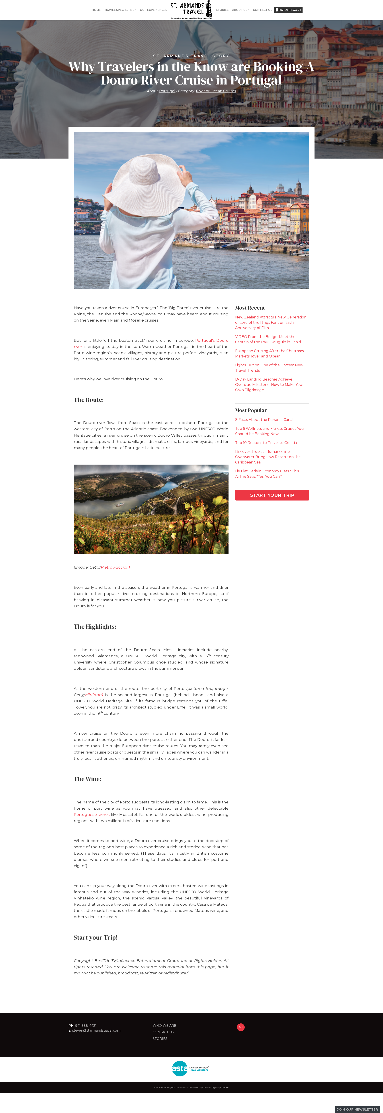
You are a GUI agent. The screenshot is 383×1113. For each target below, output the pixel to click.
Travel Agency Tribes (216, 1087)
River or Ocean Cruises (216, 91)
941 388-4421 (289, 10)
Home (96, 10)
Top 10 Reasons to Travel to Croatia (266, 443)
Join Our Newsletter (357, 1109)
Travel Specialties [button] (119, 10)
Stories (222, 10)
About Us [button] (239, 10)
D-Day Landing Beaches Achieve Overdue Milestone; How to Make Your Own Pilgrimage (269, 384)
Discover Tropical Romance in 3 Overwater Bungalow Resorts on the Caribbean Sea (268, 457)
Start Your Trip (272, 495)
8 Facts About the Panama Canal (264, 420)
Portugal (167, 91)
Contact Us (262, 10)
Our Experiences (153, 10)
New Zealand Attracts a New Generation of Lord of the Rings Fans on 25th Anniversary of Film (271, 322)
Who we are (164, 1026)
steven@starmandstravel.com (96, 1031)
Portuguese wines (92, 814)
